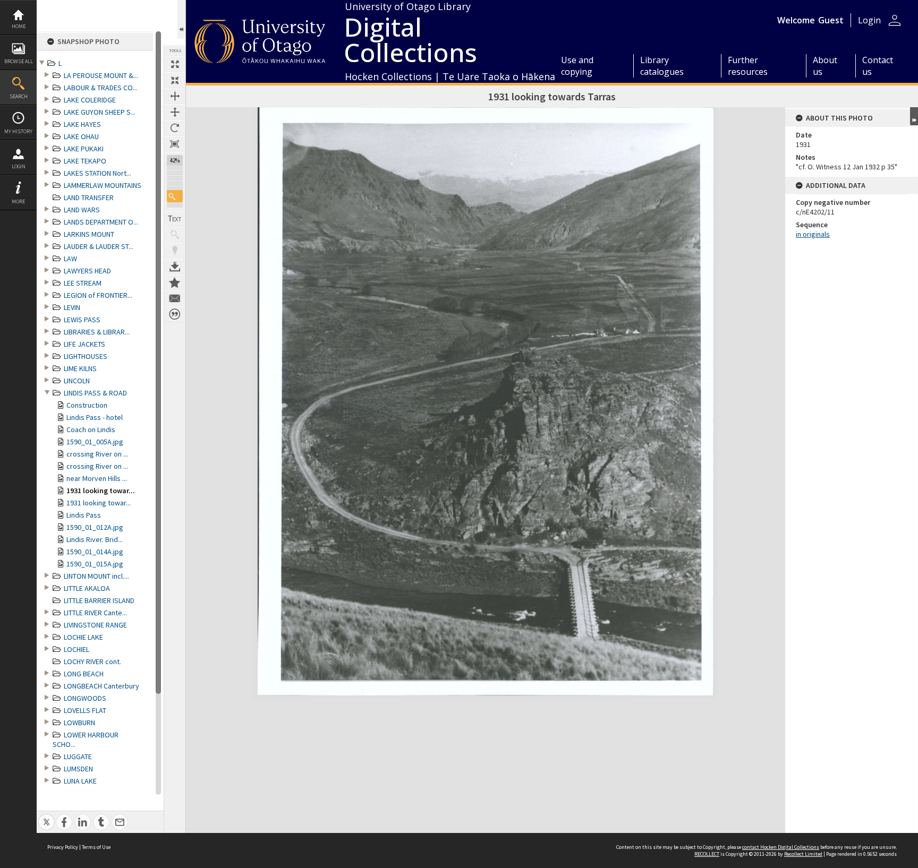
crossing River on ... (97, 454)
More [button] (18, 201)
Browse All (18, 61)
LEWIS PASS (82, 319)
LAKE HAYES (82, 124)
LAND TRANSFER (89, 197)
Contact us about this (174, 298)
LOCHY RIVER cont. (92, 661)
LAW (70, 258)
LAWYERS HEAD (87, 271)
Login (19, 166)
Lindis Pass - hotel (94, 417)
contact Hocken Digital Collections (780, 847)
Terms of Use (96, 847)
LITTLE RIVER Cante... (95, 612)
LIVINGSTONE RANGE (95, 625)
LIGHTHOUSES (85, 356)
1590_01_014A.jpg (94, 551)
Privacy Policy (62, 847)
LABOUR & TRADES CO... (101, 87)
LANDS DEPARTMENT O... (101, 222)
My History (18, 131)
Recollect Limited (803, 853)
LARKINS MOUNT (89, 234)
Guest (831, 20)
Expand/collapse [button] (914, 116)
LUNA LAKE (80, 781)
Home (19, 26)
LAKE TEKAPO (85, 161)
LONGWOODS (85, 698)
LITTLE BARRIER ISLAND (99, 600)
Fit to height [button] (174, 112)
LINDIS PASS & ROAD (95, 393)
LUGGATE (78, 756)
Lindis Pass (83, 515)
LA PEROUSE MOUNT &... (101, 75)
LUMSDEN (78, 769)
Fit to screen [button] (174, 80)
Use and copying (577, 66)
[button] (175, 196)
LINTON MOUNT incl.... (96, 576)
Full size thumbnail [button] (174, 64)
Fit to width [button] (174, 96)
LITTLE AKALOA (87, 588)
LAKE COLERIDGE (90, 100)
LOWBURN (79, 722)
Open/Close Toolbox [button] (181, 19)
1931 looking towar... (100, 490)
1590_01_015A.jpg (94, 564)
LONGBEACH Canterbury (101, 686)
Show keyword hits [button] (174, 235)
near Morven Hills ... (96, 478)
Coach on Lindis (90, 429)
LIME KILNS (80, 368)
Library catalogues (662, 66)
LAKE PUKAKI (84, 148)
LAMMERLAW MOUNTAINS (102, 185)
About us (825, 66)
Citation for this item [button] (174, 314)
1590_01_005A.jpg (94, 441)
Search (19, 96)
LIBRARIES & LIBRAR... (97, 332)
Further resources (748, 66)
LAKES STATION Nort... (97, 173)
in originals (813, 234)
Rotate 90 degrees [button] (174, 128)
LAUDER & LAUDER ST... (98, 246)
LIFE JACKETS (84, 344)
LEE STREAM (82, 283)
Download (174, 266)
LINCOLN (77, 380)
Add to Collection (174, 282)
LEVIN (72, 307)
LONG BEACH (84, 673)
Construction (86, 405)
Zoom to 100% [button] (174, 144)
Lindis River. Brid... (94, 539)
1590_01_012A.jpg (94, 527)
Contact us (877, 66)
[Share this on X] (46, 816)
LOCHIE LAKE (83, 637)
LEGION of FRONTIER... (98, 295)
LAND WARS (82, 209)
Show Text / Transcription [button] (174, 219)
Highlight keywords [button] (174, 251)
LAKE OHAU (81, 136)
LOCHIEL (76, 649)
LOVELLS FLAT (85, 710)
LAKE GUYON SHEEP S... (99, 112)
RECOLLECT (706, 853)
